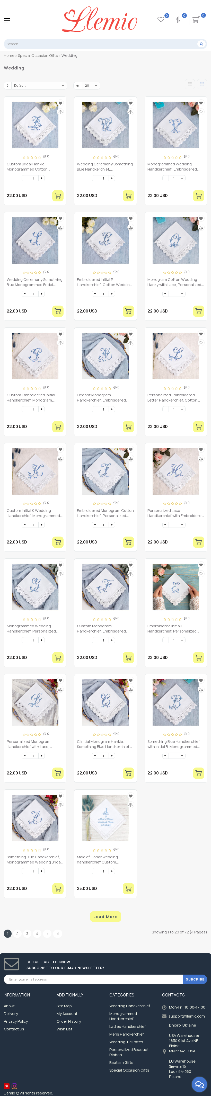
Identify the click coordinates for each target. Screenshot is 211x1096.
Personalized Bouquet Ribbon (129, 1052)
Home (9, 55)
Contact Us (14, 1029)
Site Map (64, 1005)
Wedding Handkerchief (129, 1005)
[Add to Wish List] (60, 103)
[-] (25, 178)
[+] (41, 178)
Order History (69, 1021)
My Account (67, 1013)
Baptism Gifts (121, 1062)
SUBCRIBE (195, 979)
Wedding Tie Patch (126, 1041)
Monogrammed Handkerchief (123, 1016)
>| (57, 933)
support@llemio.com (187, 1016)
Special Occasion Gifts (129, 1070)
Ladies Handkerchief (127, 1026)
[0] (179, 20)
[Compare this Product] (60, 112)
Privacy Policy (16, 1021)
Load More (105, 916)
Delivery (11, 1013)
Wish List (64, 1029)
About (9, 1005)
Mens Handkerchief (126, 1034)
